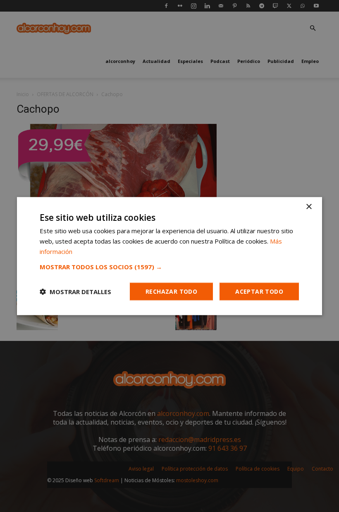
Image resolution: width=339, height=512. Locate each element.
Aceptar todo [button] (259, 291)
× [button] (309, 207)
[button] (169, 266)
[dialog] (169, 256)
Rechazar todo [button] (171, 291)
